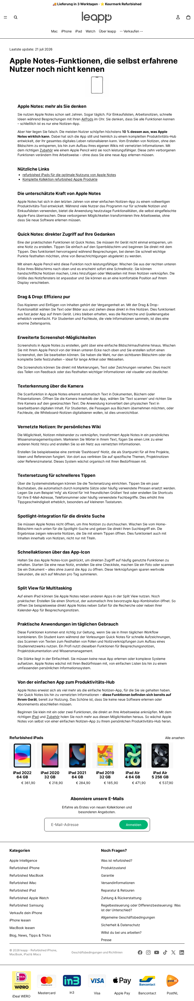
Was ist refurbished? (116, 860)
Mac (54, 31)
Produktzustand (113, 868)
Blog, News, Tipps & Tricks (30, 935)
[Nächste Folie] (179, 763)
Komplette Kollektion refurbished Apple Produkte (59, 179)
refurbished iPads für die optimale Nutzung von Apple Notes (69, 175)
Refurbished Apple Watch (29, 898)
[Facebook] (140, 952)
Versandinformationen (118, 883)
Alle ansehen (175, 738)
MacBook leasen (22, 928)
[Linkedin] (182, 952)
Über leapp (107, 31)
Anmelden (133, 825)
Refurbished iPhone (24, 868)
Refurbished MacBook (26, 875)
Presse (106, 940)
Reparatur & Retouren (117, 890)
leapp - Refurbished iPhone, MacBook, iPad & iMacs (33, 952)
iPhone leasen (20, 920)
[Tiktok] (165, 952)
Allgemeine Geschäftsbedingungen (128, 917)
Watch (90, 31)
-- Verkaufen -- (131, 31)
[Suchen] (15, 17)
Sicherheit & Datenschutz (120, 925)
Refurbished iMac (22, 883)
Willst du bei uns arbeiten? (121, 932)
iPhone (66, 31)
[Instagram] (148, 952)
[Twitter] (173, 952)
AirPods (87, 119)
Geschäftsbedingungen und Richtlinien (97, 952)
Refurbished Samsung (26, 905)
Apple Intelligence (23, 860)
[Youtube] (156, 952)
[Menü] (5, 17)
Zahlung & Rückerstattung (121, 898)
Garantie (107, 875)
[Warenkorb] (188, 17)
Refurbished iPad (22, 890)
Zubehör (46, 150)
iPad (78, 31)
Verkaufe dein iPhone (25, 913)
